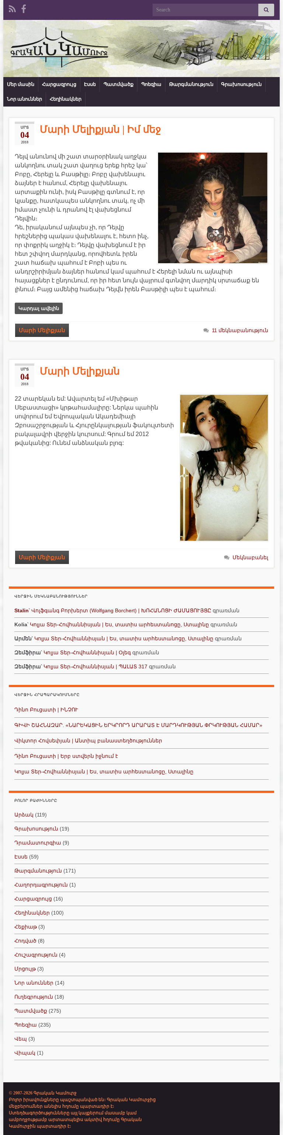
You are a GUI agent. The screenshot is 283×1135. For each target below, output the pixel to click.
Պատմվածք (118, 84)
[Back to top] (266, 1118)
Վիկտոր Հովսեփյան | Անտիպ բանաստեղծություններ (88, 741)
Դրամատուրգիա (37, 843)
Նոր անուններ (24, 99)
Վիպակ (24, 1053)
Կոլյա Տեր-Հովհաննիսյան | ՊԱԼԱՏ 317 (95, 666)
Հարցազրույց (59, 84)
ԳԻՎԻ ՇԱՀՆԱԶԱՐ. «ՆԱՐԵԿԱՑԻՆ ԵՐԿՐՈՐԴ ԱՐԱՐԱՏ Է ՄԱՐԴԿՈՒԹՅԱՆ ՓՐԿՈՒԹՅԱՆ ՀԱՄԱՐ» (138, 725)
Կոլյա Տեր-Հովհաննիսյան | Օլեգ (87, 652)
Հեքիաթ (25, 927)
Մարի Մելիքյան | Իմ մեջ (100, 129)
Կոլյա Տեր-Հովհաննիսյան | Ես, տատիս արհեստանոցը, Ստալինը (119, 624)
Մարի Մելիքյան (42, 330)
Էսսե (90, 84)
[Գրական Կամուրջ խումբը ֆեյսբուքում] (23, 8)
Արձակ (24, 815)
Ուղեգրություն (33, 997)
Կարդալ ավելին (38, 308)
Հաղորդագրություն (41, 885)
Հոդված (25, 941)
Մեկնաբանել (250, 557)
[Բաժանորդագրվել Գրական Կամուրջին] (12, 8)
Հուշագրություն (35, 955)
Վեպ (20, 1039)
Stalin (21, 610)
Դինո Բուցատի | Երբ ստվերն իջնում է (66, 756)
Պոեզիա (151, 84)
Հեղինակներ (65, 99)
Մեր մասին (20, 84)
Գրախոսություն (241, 84)
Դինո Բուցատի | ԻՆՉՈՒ (46, 710)
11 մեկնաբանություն (240, 330)
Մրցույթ (25, 969)
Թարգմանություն (191, 84)
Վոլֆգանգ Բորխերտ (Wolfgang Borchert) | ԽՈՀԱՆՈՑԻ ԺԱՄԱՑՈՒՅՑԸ (121, 610)
